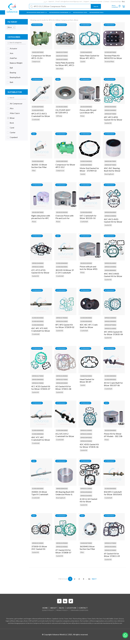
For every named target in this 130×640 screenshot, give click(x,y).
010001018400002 (86, 161)
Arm (11, 53)
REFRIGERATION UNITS (80, 12)
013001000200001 (37, 488)
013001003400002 (62, 263)
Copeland (14, 137)
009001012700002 (37, 376)
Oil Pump (59, 116)
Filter (34, 170)
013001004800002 (110, 376)
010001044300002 (86, 165)
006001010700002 (62, 52)
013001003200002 (37, 321)
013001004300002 (86, 318)
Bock (12, 123)
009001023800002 (110, 321)
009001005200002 (110, 546)
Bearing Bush (15, 77)
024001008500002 (62, 161)
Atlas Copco (15, 113)
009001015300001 (37, 543)
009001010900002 (62, 543)
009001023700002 (62, 379)
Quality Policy (48, 610)
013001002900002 (37, 107)
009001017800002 (62, 318)
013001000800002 (37, 434)
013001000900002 (110, 379)
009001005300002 (62, 383)
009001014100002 (62, 321)
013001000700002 (37, 110)
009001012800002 (62, 376)
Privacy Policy (62, 610)
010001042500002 (86, 376)
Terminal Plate (109, 61)
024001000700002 (37, 52)
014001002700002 (86, 543)
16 (89, 579)
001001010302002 (62, 212)
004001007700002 (110, 165)
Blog (61, 608)
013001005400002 (110, 488)
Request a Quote (96, 1)
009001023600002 (86, 495)
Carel (12, 128)
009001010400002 (110, 110)
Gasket (82, 61)
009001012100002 (37, 267)
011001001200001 (62, 107)
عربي (45, 1)
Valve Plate (59, 68)
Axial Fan (13, 58)
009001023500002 (86, 441)
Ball (11, 68)
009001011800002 (86, 434)
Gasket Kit (108, 123)
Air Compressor (16, 103)
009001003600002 (110, 212)
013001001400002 (37, 318)
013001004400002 (37, 325)
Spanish (51, 1)
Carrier (12, 132)
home (45, 608)
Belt (11, 82)
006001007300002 (62, 59)
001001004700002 (37, 212)
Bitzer (12, 118)
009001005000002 (86, 492)
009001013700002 (110, 543)
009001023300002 (110, 550)
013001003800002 (37, 430)
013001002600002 (86, 212)
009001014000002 (37, 263)
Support (86, 1)
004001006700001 (110, 161)
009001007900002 (110, 325)
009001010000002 (110, 318)
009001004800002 (37, 379)
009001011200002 (86, 488)
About (53, 608)
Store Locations (115, 6)
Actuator (13, 48)
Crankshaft (35, 119)
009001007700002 (110, 114)
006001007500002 (62, 56)
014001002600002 (37, 161)
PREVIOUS (62, 579)
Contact (106, 1)
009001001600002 (110, 263)
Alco (11, 108)
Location (71, 608)
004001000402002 (62, 488)
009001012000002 (110, 216)
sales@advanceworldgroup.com (71, 1)
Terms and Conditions (79, 610)
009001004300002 (110, 107)
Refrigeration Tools (96, 12)
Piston (82, 116)
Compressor (36, 61)
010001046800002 (86, 52)
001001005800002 (86, 107)
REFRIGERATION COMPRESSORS (59, 12)
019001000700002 (110, 52)
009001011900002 (37, 383)
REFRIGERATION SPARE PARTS (36, 12)
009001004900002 (86, 437)
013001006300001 (62, 267)
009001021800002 (62, 546)
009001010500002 (110, 267)
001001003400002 (110, 430)
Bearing (13, 72)
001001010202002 (86, 263)
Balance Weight (16, 63)
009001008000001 (110, 270)
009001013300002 (86, 430)
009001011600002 (110, 328)
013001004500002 (62, 430)
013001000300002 (86, 321)
